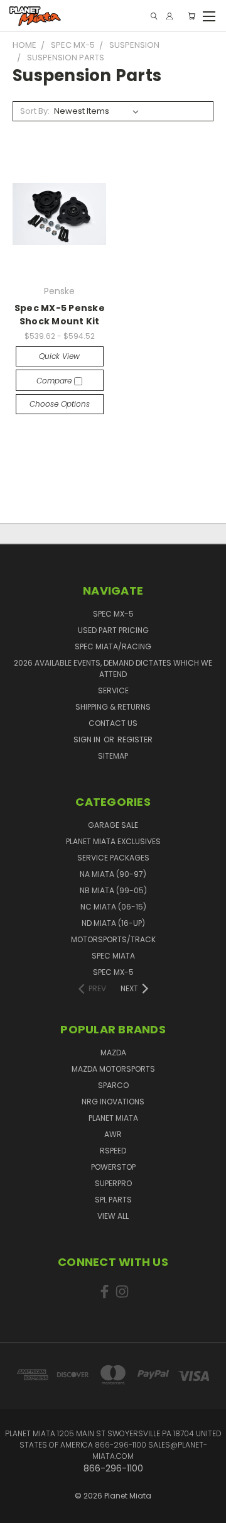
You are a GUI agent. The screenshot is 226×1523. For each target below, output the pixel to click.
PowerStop (113, 1167)
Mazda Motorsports (113, 1069)
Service (113, 690)
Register (135, 739)
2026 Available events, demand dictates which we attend (113, 668)
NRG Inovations (113, 1101)
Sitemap (113, 756)
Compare (55, 380)
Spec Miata (113, 955)
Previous (19, 1501)
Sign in (87, 739)
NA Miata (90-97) (113, 874)
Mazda (113, 1052)
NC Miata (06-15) (113, 906)
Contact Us (113, 723)
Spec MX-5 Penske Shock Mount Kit (59, 314)
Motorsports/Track (113, 939)
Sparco (113, 1085)
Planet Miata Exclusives (113, 841)
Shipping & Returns (113, 706)
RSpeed (113, 1150)
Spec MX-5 (113, 613)
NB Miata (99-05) (113, 890)
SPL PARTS (113, 1199)
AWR (113, 1134)
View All (113, 1216)
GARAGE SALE (113, 825)
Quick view (59, 356)
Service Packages (113, 857)
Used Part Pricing (113, 630)
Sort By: (35, 111)
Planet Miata (113, 1118)
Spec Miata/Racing (113, 646)
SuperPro (113, 1183)
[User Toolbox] (169, 16)
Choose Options (60, 404)
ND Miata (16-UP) (113, 923)
